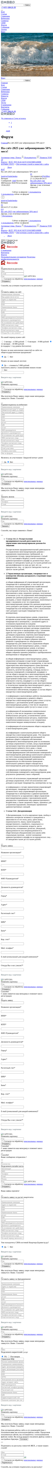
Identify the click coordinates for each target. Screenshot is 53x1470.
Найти (27, 5)
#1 (31, 174)
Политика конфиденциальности (18, 258)
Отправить (6, 281)
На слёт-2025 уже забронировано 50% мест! (41, 182)
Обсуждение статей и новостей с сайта (32, 164)
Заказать (5, 526)
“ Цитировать (6, 216)
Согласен (23, 1439)
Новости (4, 96)
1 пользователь (34, 192)
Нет (48, 176)
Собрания (5, 27)
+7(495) (8, 7)
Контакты (5, 107)
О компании (6, 105)
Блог (3, 12)
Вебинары (5, 18)
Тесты (3, 103)
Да (44, 176)
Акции (4, 29)
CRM (3, 23)
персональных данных (33, 279)
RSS (3, 170)
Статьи (4, 14)
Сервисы (5, 21)
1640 (14, 181)
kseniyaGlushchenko (9, 176)
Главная (4, 83)
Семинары (5, 16)
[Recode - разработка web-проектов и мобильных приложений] (9, 248)
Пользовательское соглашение (13, 257)
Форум (4, 25)
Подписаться (7, 1463)
